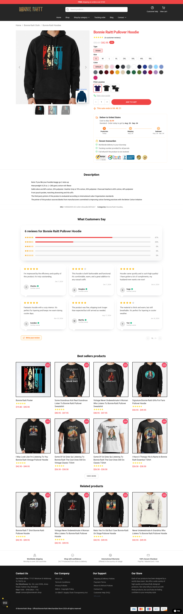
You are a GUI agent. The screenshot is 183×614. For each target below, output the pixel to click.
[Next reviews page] (160, 338)
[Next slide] (85, 67)
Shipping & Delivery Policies (104, 579)
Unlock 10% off (5, 603)
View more (91, 476)
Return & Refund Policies (103, 586)
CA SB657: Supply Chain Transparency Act (71, 593)
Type (95, 47)
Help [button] (178, 611)
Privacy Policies (61, 586)
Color (95, 63)
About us (58, 579)
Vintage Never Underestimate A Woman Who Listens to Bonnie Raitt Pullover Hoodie (72, 533)
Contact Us (98, 589)
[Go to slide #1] (40, 110)
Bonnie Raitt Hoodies (52, 25)
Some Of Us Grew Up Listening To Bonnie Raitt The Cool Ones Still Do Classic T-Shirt (108, 460)
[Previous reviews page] (148, 338)
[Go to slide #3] (66, 110)
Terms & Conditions (62, 582)
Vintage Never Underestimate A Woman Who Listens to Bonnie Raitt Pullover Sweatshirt (110, 403)
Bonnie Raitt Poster (24, 400)
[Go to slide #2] (53, 110)
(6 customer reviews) (112, 38)
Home (18, 25)
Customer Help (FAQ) (102, 593)
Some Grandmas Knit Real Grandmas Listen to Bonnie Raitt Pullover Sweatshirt (71, 403)
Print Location (99, 82)
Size (95, 55)
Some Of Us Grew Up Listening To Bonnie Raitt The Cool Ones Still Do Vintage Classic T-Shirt (70, 460)
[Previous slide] (19, 67)
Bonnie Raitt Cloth (32, 25)
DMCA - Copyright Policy (64, 589)
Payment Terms (100, 582)
